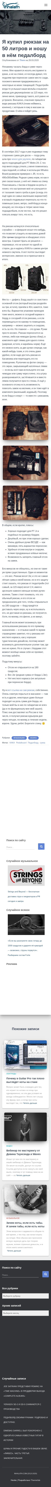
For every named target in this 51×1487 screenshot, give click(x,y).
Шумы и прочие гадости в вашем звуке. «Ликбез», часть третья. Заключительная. (26, 1453)
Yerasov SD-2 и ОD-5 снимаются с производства (22, 1406)
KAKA (12, 743)
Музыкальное (19, 738)
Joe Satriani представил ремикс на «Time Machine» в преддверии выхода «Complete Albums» (24, 1391)
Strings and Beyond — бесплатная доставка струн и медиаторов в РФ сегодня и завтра (24, 896)
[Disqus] (25, 787)
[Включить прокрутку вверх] (45, 1481)
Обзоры (33, 738)
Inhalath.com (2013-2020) (25, 1474)
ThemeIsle (35, 1480)
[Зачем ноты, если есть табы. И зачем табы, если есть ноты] (25, 1199)
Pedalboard (21, 743)
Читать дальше (30, 1103)
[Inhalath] (12, 5)
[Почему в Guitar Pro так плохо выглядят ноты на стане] (25, 1054)
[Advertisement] (27, 986)
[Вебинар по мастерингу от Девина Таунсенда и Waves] (25, 1127)
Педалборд (33, 743)
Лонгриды (11, 1074)
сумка (42, 743)
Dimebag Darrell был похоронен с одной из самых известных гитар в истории (23, 1435)
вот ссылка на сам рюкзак (20, 690)
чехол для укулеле (21, 159)
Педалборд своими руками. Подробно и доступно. (26, 1419)
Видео (9, 1146)
